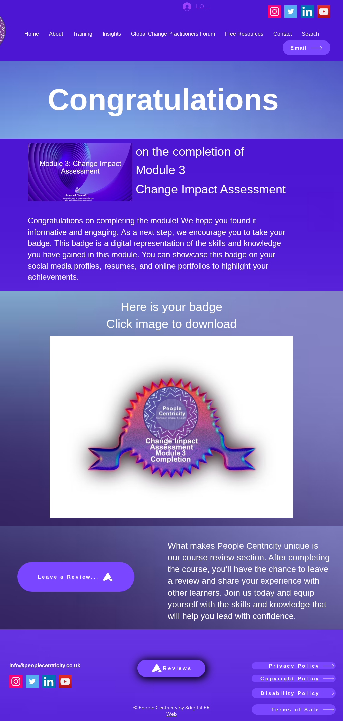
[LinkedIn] (307, 11)
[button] (56, 34)
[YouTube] (323, 11)
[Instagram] (274, 11)
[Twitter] (290, 11)
